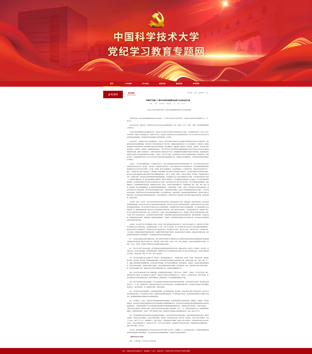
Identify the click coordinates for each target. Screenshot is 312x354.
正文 (207, 93)
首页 (111, 83)
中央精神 (128, 83)
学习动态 (145, 83)
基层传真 (162, 83)
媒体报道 (179, 83)
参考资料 (196, 83)
